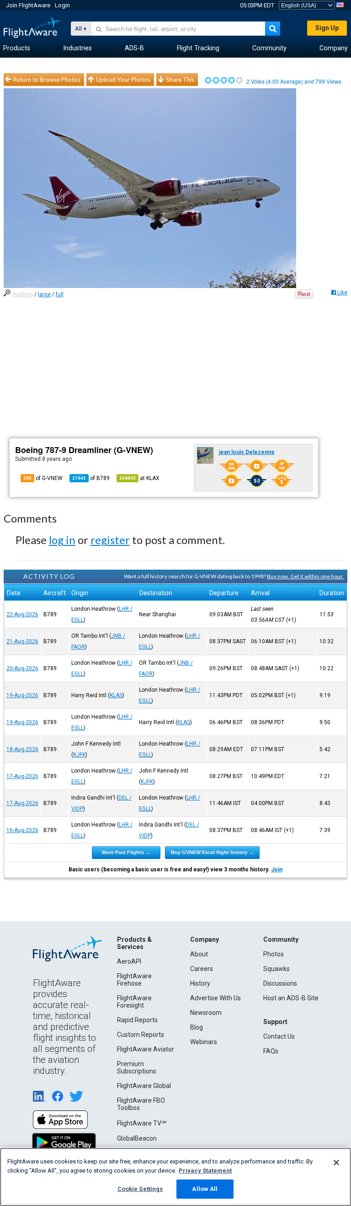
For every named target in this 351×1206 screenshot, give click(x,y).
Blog (196, 1027)
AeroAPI (129, 961)
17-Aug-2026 (22, 776)
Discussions (280, 983)
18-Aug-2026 (22, 749)
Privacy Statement (205, 1170)
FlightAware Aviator (145, 1049)
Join (276, 869)
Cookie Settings (140, 1188)
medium (22, 294)
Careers (201, 968)
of (91, 478)
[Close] (336, 1163)
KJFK (79, 755)
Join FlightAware (28, 5)
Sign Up (327, 28)
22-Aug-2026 (22, 614)
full (60, 294)
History (200, 983)
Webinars (203, 1042)
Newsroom (206, 1012)
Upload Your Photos (123, 79)
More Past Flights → (126, 852)
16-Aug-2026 (22, 830)
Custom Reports (140, 1034)
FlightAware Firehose (134, 979)
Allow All (205, 1188)
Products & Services (134, 943)
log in (62, 539)
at (139, 478)
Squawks (276, 968)
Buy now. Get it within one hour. (305, 576)
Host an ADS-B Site (291, 998)
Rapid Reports (137, 1020)
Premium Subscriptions (136, 1067)
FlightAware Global (144, 1085)
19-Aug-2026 (22, 695)
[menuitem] (16, 48)
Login (62, 5)
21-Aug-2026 (22, 641)
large (44, 294)
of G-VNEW (43, 478)
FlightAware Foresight (134, 1001)
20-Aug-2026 (22, 668)
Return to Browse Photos (46, 79)
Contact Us (279, 1036)
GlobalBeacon (137, 1138)
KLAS (116, 695)
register (110, 539)
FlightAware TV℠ (141, 1123)
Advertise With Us (215, 998)
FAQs (270, 1051)
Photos (273, 954)
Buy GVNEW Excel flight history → (212, 852)
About (199, 954)
